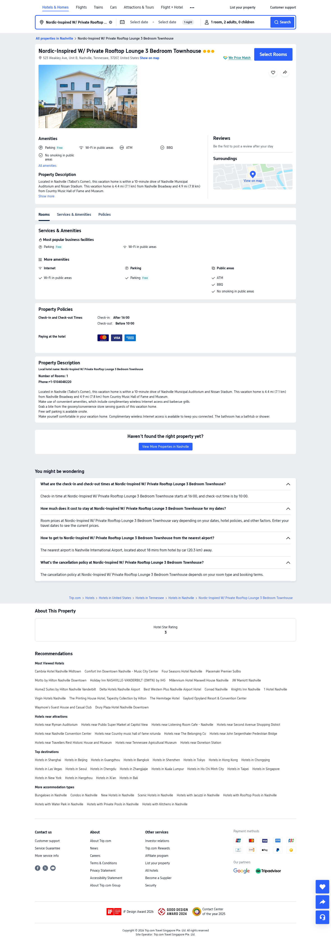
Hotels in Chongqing (255, 760)
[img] (88, 96)
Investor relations (157, 841)
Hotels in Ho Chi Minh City (205, 769)
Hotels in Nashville (181, 598)
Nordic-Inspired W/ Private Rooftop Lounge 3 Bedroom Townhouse (120, 51)
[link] (242, 7)
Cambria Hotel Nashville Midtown (58, 671)
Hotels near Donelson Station (200, 742)
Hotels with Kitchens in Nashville (165, 804)
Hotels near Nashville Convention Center (63, 733)
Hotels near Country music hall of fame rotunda (128, 733)
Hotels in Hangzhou (79, 778)
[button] (192, 7)
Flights (81, 7)
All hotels (151, 870)
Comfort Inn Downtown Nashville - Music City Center (121, 671)
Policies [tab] (104, 214)
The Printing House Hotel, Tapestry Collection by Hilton (107, 698)
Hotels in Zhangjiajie (134, 769)
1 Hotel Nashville (275, 689)
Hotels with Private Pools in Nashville (113, 804)
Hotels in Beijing (76, 760)
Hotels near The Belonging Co (185, 733)
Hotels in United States (115, 598)
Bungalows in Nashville (51, 795)
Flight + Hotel (172, 7)
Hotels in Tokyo (194, 760)
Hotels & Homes (55, 7)
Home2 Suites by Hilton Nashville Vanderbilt (65, 689)
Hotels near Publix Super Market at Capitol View (114, 724)
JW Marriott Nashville (246, 680)
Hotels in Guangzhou (105, 760)
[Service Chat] (322, 917)
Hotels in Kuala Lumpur (168, 769)
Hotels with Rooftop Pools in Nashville (250, 795)
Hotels (89, 598)
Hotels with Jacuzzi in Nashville (198, 795)
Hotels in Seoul (76, 769)
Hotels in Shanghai (48, 760)
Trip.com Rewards (157, 848)
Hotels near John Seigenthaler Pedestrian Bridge (243, 733)
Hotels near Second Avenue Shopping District (248, 724)
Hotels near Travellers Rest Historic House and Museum (73, 742)
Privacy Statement (103, 870)
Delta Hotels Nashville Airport (120, 689)
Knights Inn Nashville (245, 689)
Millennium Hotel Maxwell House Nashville (199, 680)
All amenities (47, 165)
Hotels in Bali (129, 778)
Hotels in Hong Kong (223, 760)
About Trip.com (100, 841)
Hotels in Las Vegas (48, 769)
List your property (157, 863)
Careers (95, 855)
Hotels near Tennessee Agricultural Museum (146, 742)
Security (150, 885)
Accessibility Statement (106, 878)
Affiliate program (156, 855)
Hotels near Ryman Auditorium (56, 724)
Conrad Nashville (216, 689)
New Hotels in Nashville (117, 795)
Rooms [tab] (44, 214)
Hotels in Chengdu (103, 769)
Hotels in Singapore (266, 769)
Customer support (47, 841)
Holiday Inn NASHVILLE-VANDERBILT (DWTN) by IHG (128, 680)
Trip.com (75, 598)
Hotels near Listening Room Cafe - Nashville (182, 724)
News (94, 848)
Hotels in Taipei (238, 769)
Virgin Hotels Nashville (50, 698)
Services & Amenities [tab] (74, 214)
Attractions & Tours (139, 7)
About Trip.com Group (105, 885)
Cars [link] (113, 7)
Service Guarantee (47, 848)
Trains (98, 7)
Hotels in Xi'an (106, 778)
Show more (46, 196)
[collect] (322, 886)
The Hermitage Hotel (164, 698)
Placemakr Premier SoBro (223, 671)
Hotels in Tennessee (150, 598)
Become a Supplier (158, 878)
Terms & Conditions (103, 863)
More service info (47, 855)
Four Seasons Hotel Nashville (182, 671)
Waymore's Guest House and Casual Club (63, 707)
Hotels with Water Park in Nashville (59, 804)
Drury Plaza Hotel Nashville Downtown (122, 707)
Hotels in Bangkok (136, 760)
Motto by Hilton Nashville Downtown (60, 680)
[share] (322, 902)
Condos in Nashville (83, 795)
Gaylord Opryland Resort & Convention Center (214, 698)
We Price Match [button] (240, 58)
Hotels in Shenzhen (166, 760)
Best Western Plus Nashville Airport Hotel (172, 689)
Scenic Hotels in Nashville (155, 795)
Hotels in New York (48, 778)
